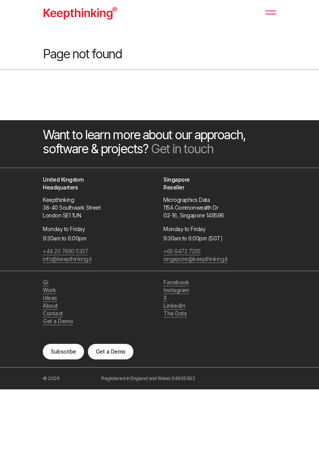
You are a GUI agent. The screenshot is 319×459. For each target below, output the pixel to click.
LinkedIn (174, 305)
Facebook (176, 282)
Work (49, 290)
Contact (53, 313)
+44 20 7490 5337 (65, 251)
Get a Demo (111, 351)
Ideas (50, 297)
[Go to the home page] (80, 12)
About (50, 305)
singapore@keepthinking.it (195, 259)
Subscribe (63, 351)
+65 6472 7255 (182, 251)
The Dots (175, 313)
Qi (45, 282)
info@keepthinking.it (67, 259)
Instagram (176, 290)
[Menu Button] (270, 16)
